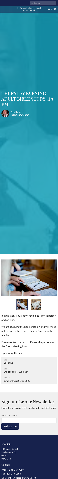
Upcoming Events (11, 353)
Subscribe (10, 426)
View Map (6, 458)
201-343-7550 (16, 469)
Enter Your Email (9, 415)
